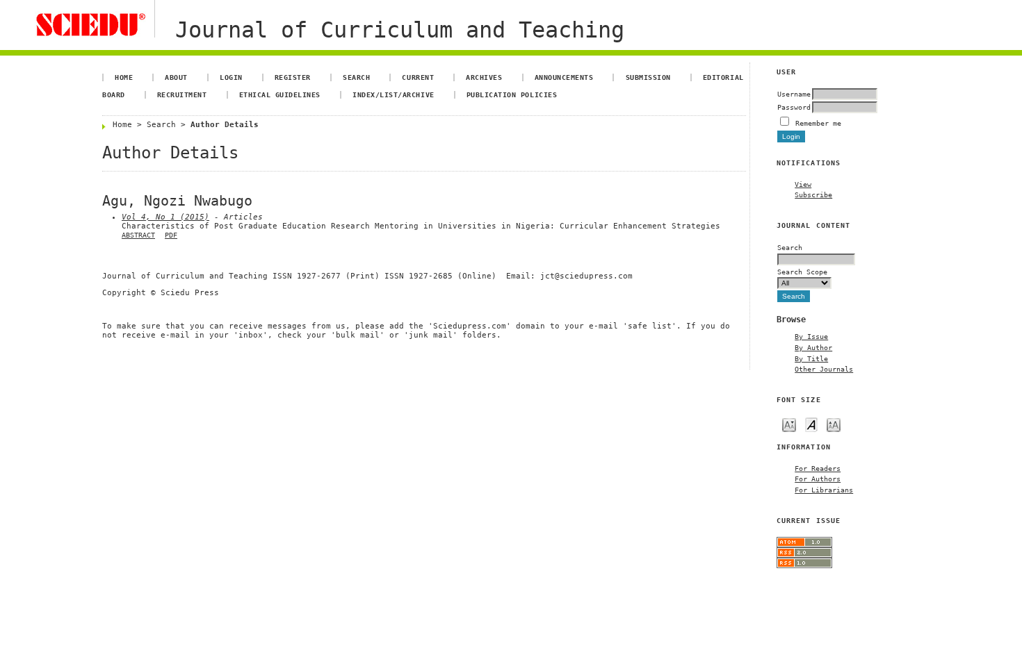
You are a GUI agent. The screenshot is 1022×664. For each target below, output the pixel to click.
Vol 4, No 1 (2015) (165, 217)
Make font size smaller (789, 424)
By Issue (811, 336)
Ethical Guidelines (280, 94)
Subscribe (813, 194)
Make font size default (811, 424)
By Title (811, 358)
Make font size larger (834, 424)
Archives (484, 77)
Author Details (224, 124)
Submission (648, 77)
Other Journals (824, 369)
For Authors (818, 478)
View (803, 184)
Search (356, 77)
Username (794, 94)
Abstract (138, 235)
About (176, 77)
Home (124, 77)
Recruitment (182, 94)
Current (418, 77)
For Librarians (824, 489)
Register (293, 77)
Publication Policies (512, 94)
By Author (813, 347)
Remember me (818, 123)
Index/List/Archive (393, 94)
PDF (171, 235)
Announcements (564, 77)
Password (794, 107)
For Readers (818, 468)
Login (231, 77)
